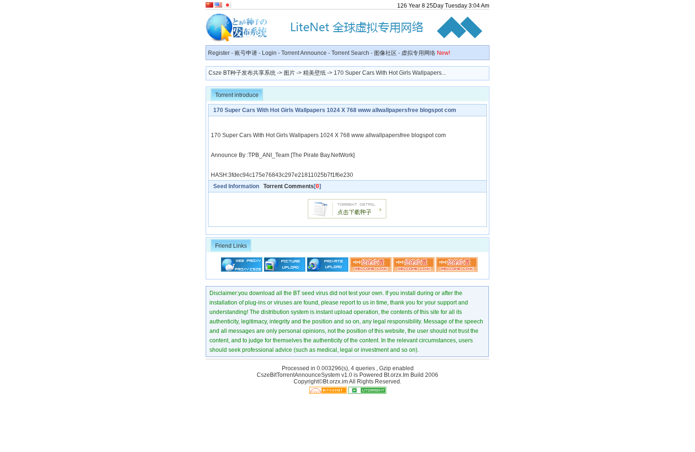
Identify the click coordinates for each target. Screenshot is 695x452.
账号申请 (246, 53)
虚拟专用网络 (425, 53)
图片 (289, 73)
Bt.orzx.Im (396, 375)
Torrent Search (350, 53)
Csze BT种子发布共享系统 (242, 73)
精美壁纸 (314, 73)
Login (269, 53)
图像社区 (385, 53)
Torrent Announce (304, 53)
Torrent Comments (288, 186)
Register (219, 53)
